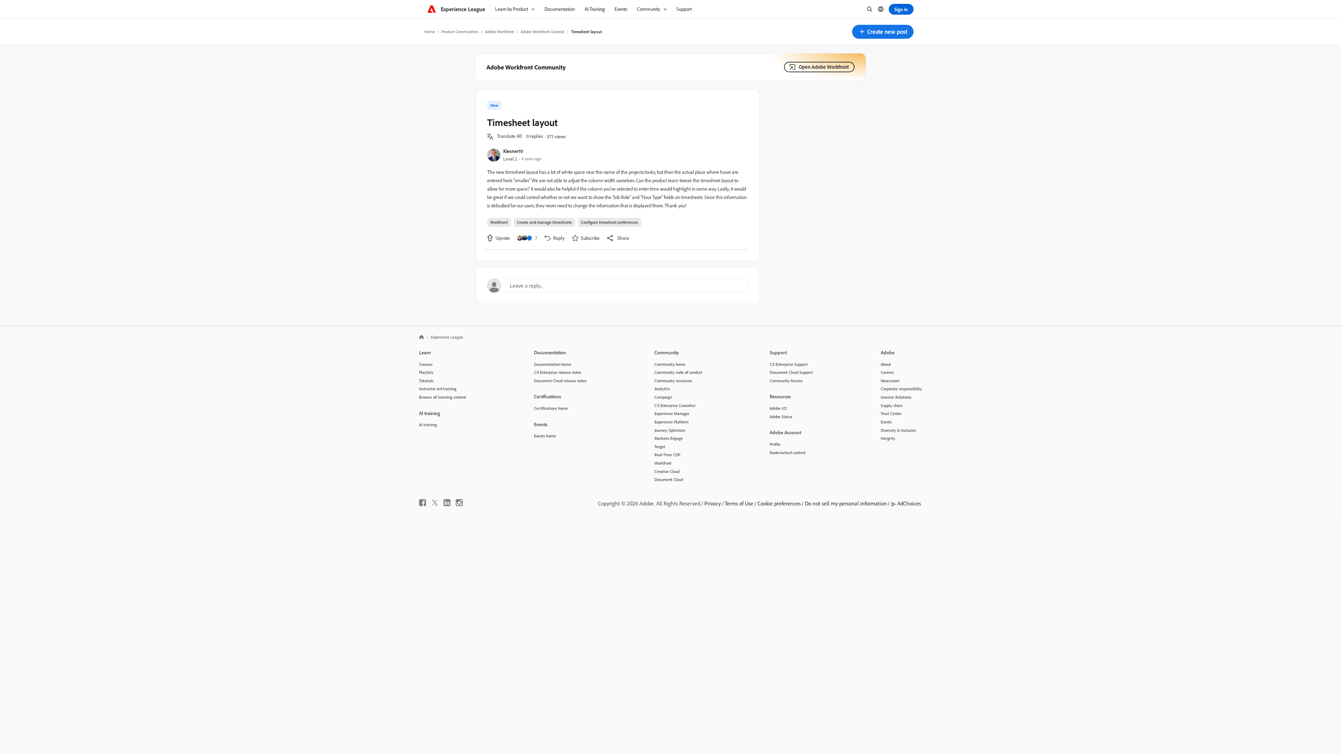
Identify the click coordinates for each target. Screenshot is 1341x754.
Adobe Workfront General (542, 31)
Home (429, 31)
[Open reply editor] (618, 285)
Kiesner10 (513, 151)
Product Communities (459, 31)
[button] (883, 32)
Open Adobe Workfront (824, 67)
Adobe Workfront (499, 31)
